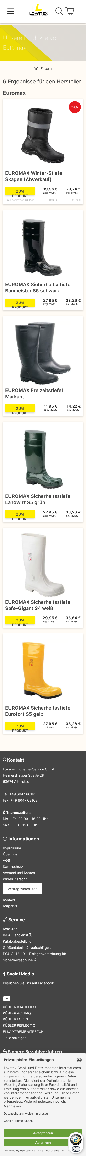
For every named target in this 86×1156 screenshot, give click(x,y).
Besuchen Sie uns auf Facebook (28, 983)
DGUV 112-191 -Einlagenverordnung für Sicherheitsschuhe (34, 957)
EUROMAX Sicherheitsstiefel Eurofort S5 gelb (38, 711)
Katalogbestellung (17, 941)
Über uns (10, 854)
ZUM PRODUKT (20, 192)
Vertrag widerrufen (22, 889)
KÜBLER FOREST (16, 1019)
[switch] (76, 1149)
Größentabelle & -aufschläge (26, 947)
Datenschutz (13, 867)
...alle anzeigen (14, 1038)
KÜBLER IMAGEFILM (19, 1007)
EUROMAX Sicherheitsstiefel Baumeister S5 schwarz (38, 288)
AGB (6, 860)
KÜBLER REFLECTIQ (19, 1025)
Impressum (12, 848)
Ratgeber (10, 906)
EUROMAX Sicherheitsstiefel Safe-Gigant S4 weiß (38, 605)
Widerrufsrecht (15, 879)
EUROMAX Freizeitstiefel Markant (34, 393)
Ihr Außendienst (16, 935)
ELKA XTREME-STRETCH (23, 1032)
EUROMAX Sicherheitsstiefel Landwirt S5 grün (38, 499)
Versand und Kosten (19, 873)
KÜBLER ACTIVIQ (17, 1013)
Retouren (10, 929)
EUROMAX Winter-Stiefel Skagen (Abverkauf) (34, 176)
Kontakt (9, 900)
